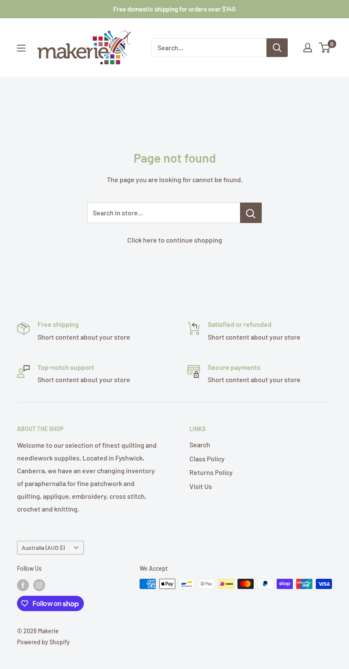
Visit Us (200, 486)
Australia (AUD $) (43, 547)
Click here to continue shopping (174, 240)
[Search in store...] (251, 213)
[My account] (307, 47)
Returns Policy (211, 472)
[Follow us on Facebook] (23, 585)
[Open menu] (21, 48)
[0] (325, 48)
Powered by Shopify (43, 642)
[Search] (277, 47)
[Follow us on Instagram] (39, 585)
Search (199, 444)
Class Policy (207, 459)
